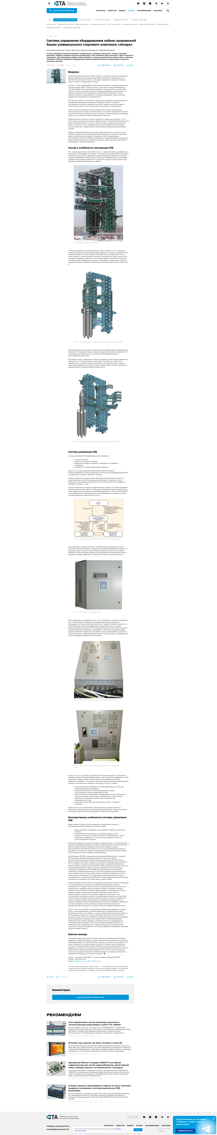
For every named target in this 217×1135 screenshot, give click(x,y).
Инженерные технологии (98, 24)
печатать (120, 65)
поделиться (105, 65)
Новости (112, 11)
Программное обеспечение (72, 27)
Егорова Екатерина (55, 50)
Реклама (158, 11)
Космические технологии (147, 24)
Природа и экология (121, 19)
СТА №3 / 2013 (52, 36)
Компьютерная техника (131, 24)
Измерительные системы (66, 24)
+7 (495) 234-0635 (163, 1129)
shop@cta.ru (161, 1131)
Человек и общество (139, 19)
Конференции (144, 11)
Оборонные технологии (54, 27)
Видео (122, 11)
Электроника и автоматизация (65, 19)
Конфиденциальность (58, 1129)
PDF (131, 65)
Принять (138, 1129)
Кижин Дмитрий (72, 50)
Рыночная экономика (102, 19)
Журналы (100, 11)
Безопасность (52, 24)
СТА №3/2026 (83, 1035)
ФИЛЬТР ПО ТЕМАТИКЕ (63, 11)
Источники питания (115, 24)
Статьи (131, 11)
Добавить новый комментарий (90, 997)
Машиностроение (163, 24)
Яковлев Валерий (107, 50)
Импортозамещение (83, 24)
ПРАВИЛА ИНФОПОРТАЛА (58, 1126)
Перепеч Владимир (89, 50)
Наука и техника (85, 19)
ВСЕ (49, 19)
